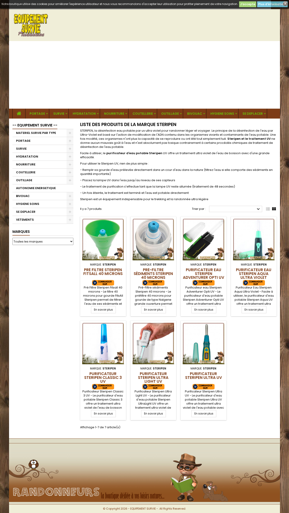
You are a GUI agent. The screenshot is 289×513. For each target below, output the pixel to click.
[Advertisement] (144, 74)
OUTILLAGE (170, 113)
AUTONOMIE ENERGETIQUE (36, 188)
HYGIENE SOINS (222, 113)
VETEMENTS (25, 220)
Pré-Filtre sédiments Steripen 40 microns (153, 273)
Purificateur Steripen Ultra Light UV (153, 377)
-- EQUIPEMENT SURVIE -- (34, 125)
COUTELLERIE (143, 113)
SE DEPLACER (252, 113)
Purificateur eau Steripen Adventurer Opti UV (203, 273)
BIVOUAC (194, 113)
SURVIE (58, 113)
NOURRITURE (114, 113)
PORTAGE (37, 113)
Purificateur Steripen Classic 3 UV (103, 377)
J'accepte (247, 4)
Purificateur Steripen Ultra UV (203, 375)
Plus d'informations (272, 4)
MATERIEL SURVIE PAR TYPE (36, 133)
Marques (21, 231)
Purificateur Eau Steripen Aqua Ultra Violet (253, 273)
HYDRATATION (84, 113)
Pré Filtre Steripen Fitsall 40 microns (103, 271)
